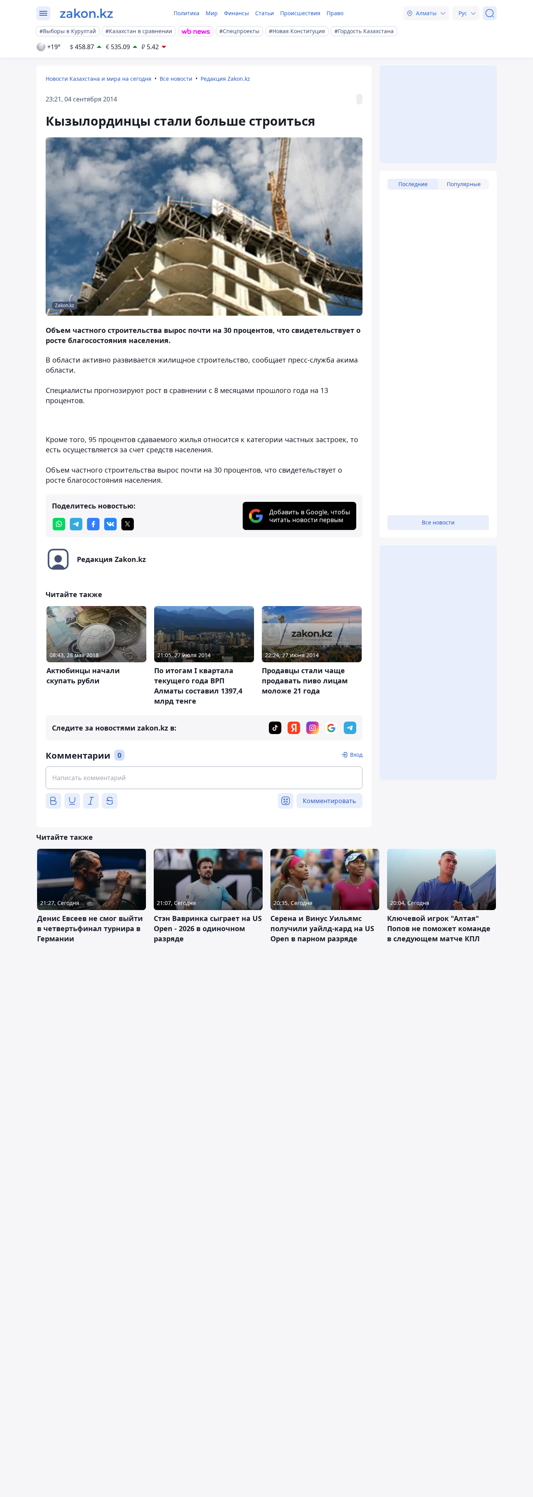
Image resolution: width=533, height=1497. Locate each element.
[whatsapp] (59, 524)
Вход (356, 754)
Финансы (236, 13)
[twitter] (128, 524)
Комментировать (329, 801)
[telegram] (76, 524)
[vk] (110, 524)
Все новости (176, 78)
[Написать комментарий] (204, 777)
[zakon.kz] (86, 13)
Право (335, 13)
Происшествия (300, 13)
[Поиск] (490, 13)
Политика (186, 13)
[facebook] (93, 524)
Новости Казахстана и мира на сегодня (98, 78)
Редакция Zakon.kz (225, 78)
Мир (212, 13)
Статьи (264, 13)
